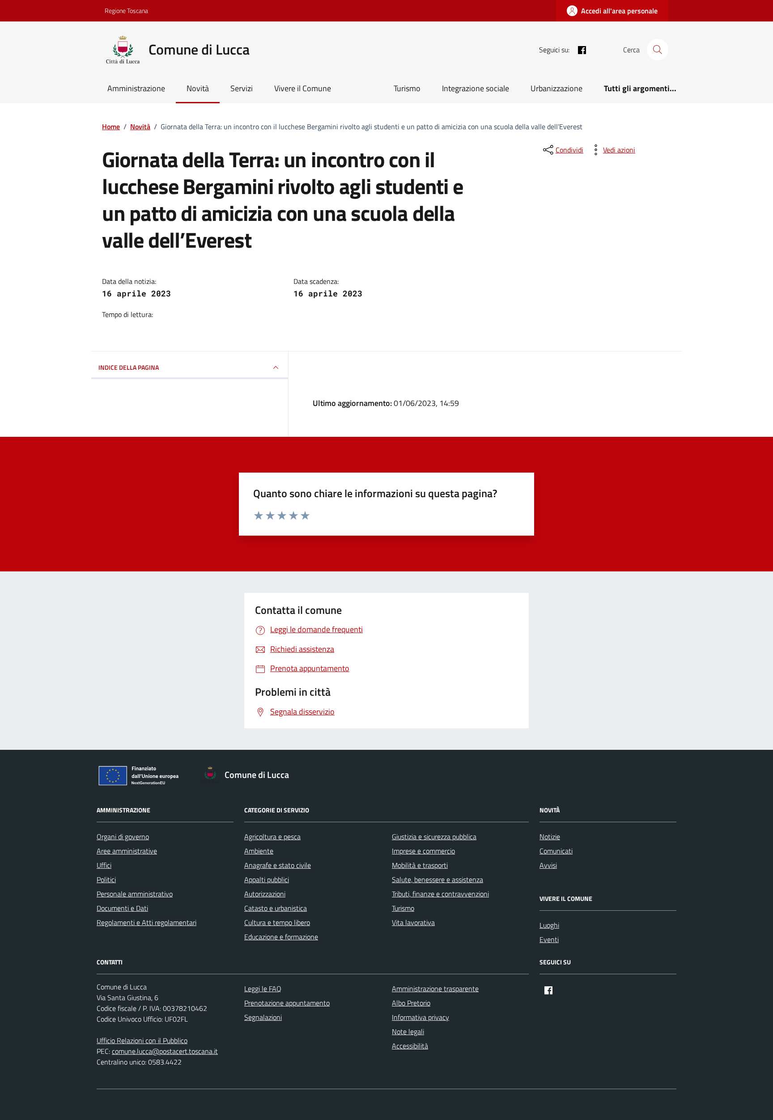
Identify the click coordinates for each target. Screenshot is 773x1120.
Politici (106, 879)
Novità (198, 88)
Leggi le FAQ (262, 988)
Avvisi (548, 865)
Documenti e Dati (122, 908)
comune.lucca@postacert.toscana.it (165, 1051)
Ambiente (258, 850)
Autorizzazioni (264, 893)
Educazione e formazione (281, 936)
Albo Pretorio (411, 1002)
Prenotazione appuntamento (287, 1002)
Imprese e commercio (423, 850)
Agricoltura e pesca (272, 836)
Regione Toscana (126, 10)
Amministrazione (136, 88)
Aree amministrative (127, 850)
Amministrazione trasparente (435, 988)
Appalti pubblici (266, 879)
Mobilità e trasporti (420, 865)
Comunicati (556, 850)
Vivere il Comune (302, 88)
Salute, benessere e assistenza (437, 879)
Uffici (104, 865)
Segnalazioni (263, 1017)
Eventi (549, 939)
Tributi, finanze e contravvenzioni (440, 893)
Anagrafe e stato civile (277, 865)
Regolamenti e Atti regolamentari (146, 922)
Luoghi (549, 925)
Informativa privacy (420, 1017)
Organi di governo (123, 836)
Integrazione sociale (475, 88)
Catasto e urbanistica (275, 908)
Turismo (407, 88)
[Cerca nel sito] (657, 49)
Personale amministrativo (135, 893)
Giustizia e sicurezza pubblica (434, 836)
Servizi (241, 88)
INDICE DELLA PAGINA (128, 367)
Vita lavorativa (413, 922)
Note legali (408, 1031)
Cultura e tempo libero (277, 922)
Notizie (549, 836)
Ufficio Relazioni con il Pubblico (142, 1040)
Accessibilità (410, 1045)
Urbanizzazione (556, 88)
